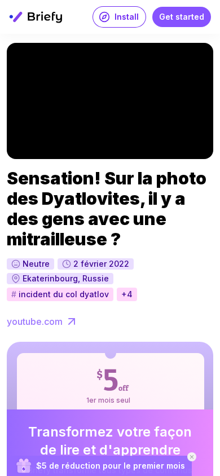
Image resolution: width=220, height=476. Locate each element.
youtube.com (35, 321)
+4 (127, 294)
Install (127, 16)
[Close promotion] (191, 456)
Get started (181, 16)
